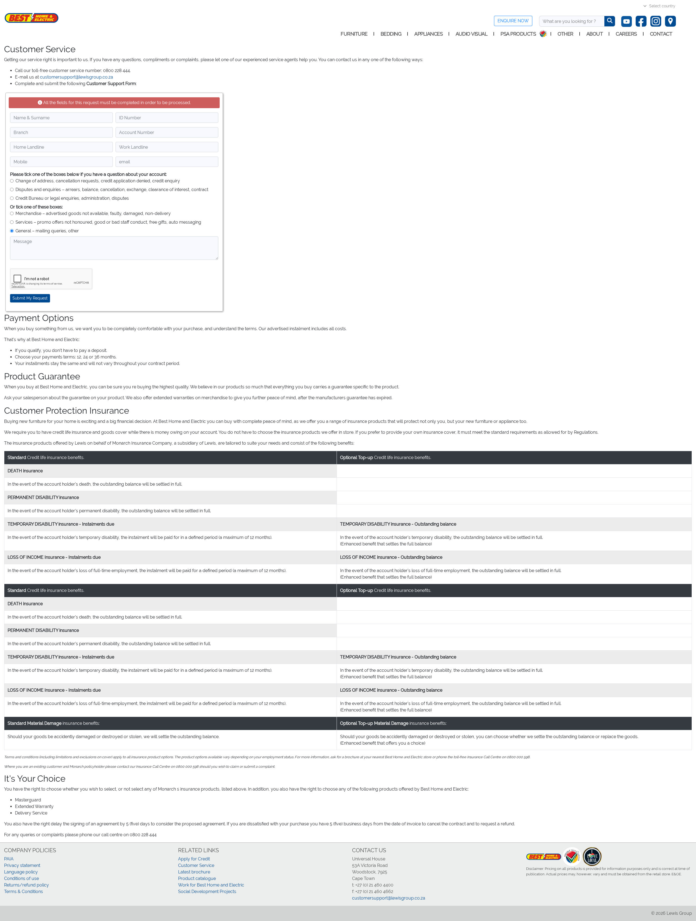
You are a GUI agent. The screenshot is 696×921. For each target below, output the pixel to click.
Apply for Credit (194, 858)
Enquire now (513, 20)
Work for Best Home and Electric (211, 885)
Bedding (391, 34)
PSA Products (518, 34)
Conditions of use (21, 878)
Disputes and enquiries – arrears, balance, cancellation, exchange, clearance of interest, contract (111, 189)
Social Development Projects (207, 891)
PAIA (9, 858)
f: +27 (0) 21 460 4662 (372, 891)
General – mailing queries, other (47, 230)
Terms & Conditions (23, 891)
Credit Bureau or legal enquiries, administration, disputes (72, 198)
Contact (661, 34)
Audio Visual (471, 34)
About (594, 34)
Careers (626, 34)
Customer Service (196, 865)
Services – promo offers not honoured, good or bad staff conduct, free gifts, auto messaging (108, 222)
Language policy (21, 872)
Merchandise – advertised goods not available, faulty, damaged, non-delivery (93, 213)
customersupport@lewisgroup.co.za (76, 77)
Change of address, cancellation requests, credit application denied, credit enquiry (97, 180)
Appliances (428, 34)
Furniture (354, 34)
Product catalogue (197, 878)
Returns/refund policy (26, 885)
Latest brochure (194, 872)
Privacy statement (22, 865)
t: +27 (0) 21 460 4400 (372, 885)
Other (565, 34)
